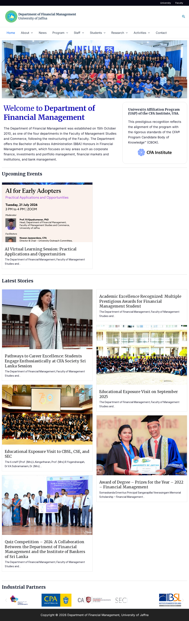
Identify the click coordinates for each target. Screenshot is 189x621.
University (165, 2)
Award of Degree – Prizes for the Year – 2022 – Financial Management (141, 485)
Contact (161, 33)
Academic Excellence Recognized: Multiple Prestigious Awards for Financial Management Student (140, 301)
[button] (183, 16)
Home (11, 33)
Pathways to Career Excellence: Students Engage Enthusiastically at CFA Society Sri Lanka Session (45, 361)
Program (58, 33)
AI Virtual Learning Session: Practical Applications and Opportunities (41, 252)
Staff (77, 33)
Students (96, 33)
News (43, 33)
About (25, 33)
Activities (140, 33)
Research (117, 33)
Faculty (179, 2)
